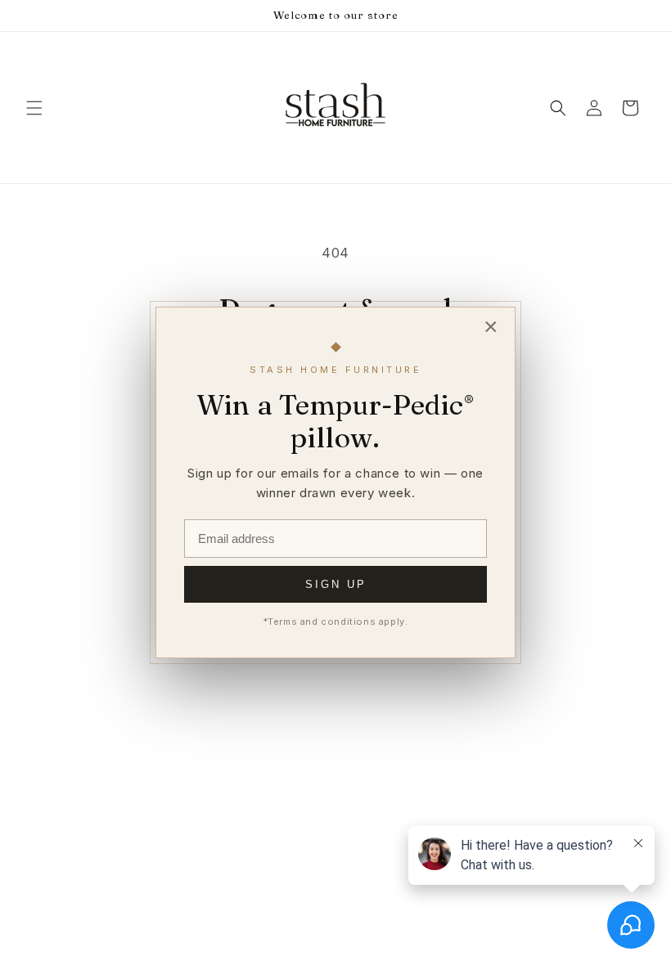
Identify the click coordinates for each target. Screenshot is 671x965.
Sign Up (336, 584)
